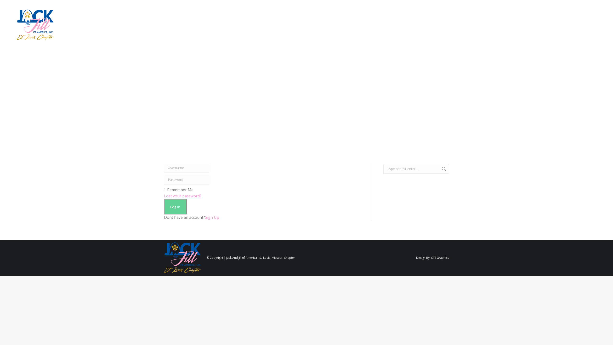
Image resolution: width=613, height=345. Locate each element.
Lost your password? (182, 196)
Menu (595, 25)
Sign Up (212, 217)
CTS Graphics (440, 258)
